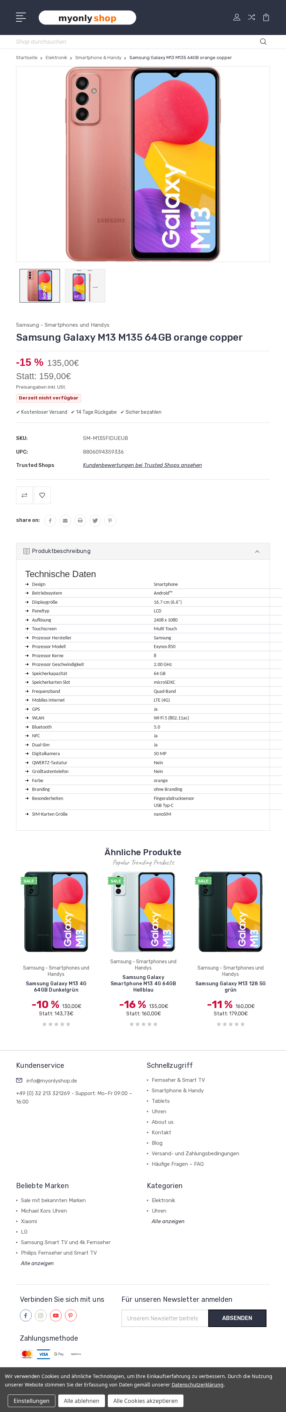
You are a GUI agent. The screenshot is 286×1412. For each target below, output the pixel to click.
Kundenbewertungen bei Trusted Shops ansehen (142, 465)
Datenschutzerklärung (198, 1384)
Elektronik (163, 1200)
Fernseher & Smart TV (178, 1080)
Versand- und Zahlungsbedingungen (195, 1153)
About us (163, 1122)
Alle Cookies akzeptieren (145, 1401)
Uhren (159, 1111)
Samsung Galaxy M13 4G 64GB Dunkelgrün (56, 987)
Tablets (161, 1101)
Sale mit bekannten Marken (53, 1200)
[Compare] (251, 21)
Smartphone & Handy (178, 1090)
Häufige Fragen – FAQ (178, 1164)
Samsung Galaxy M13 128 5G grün (230, 987)
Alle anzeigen (37, 1263)
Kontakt (161, 1132)
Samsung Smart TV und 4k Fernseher (66, 1242)
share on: (28, 520)
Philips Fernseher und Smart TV (59, 1253)
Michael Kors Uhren (44, 1211)
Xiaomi (29, 1221)
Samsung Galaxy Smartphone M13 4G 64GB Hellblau (143, 983)
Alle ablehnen (81, 1401)
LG (24, 1232)
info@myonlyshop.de (52, 1081)
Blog (157, 1143)
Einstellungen (32, 1401)
